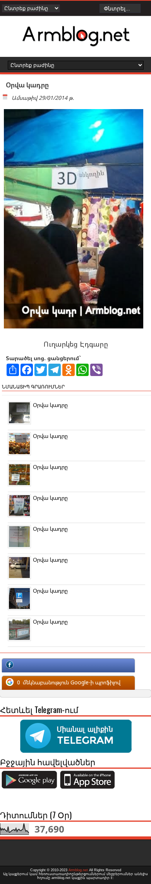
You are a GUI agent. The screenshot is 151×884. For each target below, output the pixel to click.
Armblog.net (78, 870)
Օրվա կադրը (50, 405)
